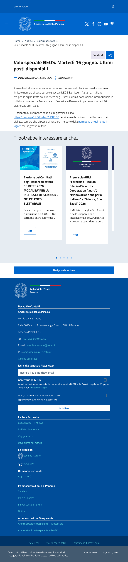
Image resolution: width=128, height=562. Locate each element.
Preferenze (90, 553)
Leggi (31, 230)
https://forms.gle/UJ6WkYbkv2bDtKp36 (36, 117)
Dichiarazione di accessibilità (85, 543)
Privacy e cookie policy (55, 543)
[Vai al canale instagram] (99, 24)
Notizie (29, 41)
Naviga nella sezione (64, 270)
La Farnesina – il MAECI (30, 422)
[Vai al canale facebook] (92, 24)
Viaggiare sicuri (25, 436)
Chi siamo (23, 491)
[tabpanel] (41, 200)
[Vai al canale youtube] (105, 24)
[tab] (56, 258)
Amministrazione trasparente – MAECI (38, 530)
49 (41, 338)
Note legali (34, 543)
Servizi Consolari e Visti (30, 504)
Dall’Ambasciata (46, 41)
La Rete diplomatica (28, 429)
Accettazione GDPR (29, 380)
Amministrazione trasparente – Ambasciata (40, 523)
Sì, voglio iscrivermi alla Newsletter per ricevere (39, 395)
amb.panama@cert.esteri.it (37, 352)
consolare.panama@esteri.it (40, 345)
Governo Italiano (21, 6)
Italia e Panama (26, 498)
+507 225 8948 (30, 338)
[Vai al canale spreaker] (111, 24)
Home (17, 41)
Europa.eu (28, 463)
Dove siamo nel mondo (30, 443)
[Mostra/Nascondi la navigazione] (6, 24)
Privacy (33, 387)
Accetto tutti (112, 553)
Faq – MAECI (25, 476)
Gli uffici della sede (27, 358)
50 (44, 338)
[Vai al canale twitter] (86, 24)
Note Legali (42, 387)
